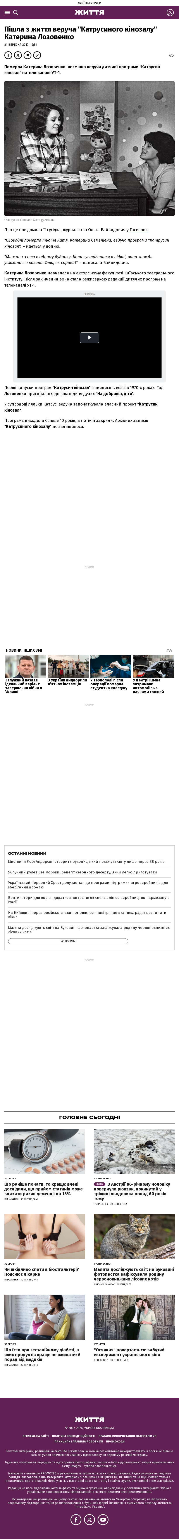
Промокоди (115, 1441)
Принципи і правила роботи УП (79, 1441)
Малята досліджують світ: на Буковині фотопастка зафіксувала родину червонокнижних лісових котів (89, 929)
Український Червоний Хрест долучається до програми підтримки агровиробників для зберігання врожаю (88, 884)
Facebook (139, 229)
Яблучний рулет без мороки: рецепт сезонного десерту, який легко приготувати (82, 872)
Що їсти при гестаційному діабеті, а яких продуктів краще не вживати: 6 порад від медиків (42, 1354)
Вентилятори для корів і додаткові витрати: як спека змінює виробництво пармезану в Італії (88, 899)
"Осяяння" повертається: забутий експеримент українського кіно (129, 1352)
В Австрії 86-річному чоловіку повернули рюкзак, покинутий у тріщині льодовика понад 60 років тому (132, 1191)
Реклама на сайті (35, 1436)
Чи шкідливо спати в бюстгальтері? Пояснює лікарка (41, 1272)
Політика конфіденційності (73, 1436)
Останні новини (27, 853)
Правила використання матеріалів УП (127, 1436)
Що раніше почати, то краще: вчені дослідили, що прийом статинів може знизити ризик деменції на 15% (43, 1189)
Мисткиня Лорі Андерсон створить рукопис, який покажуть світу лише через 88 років (86, 861)
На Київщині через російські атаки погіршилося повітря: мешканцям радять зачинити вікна (87, 914)
